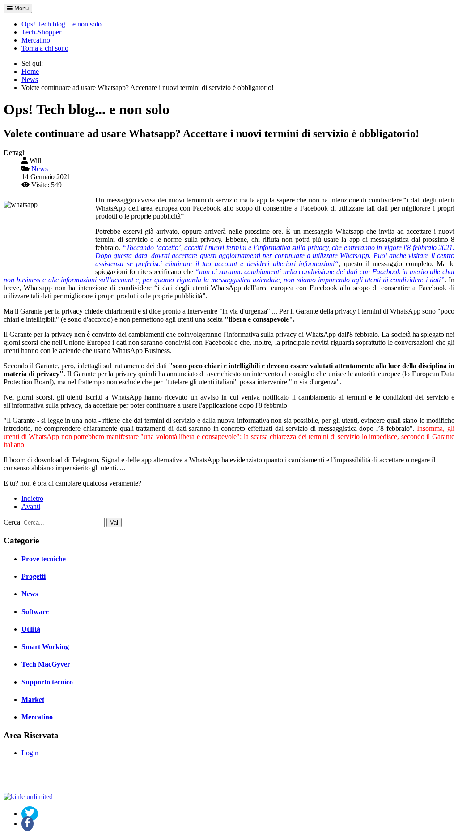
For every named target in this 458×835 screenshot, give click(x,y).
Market (32, 699)
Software (35, 611)
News (29, 594)
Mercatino (35, 40)
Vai (114, 522)
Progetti (33, 576)
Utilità (30, 629)
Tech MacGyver (45, 664)
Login (29, 753)
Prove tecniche (43, 559)
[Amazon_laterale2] (28, 797)
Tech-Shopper (41, 32)
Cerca (12, 522)
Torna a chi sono (44, 48)
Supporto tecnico (47, 682)
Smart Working (45, 646)
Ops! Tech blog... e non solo (61, 24)
